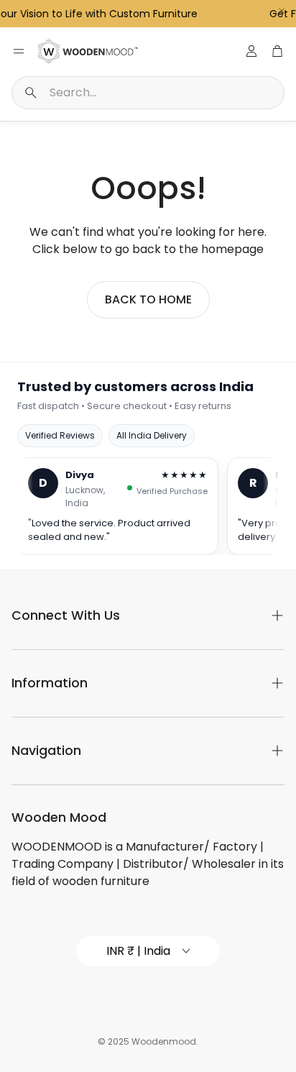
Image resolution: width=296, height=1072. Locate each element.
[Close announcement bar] (281, 11)
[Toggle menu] (18, 51)
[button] (148, 93)
